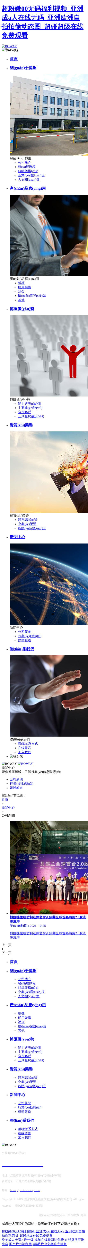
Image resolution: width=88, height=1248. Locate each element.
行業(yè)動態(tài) (29, 636)
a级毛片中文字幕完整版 (50, 1244)
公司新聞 (24, 631)
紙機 (21, 283)
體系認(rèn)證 (27, 519)
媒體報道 (24, 640)
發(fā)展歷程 (27, 167)
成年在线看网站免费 (49, 1240)
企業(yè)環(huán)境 (31, 175)
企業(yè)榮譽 (27, 524)
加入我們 (24, 752)
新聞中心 (17, 537)
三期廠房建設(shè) (31, 416)
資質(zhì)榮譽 (21, 425)
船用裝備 (24, 287)
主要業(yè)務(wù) (30, 408)
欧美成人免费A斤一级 (18, 1240)
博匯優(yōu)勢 (22, 309)
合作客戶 (24, 412)
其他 (21, 300)
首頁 (14, 59)
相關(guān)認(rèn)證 (32, 528)
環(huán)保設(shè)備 (32, 295)
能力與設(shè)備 (29, 403)
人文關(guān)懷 (28, 179)
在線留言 (24, 748)
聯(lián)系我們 (22, 649)
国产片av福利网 (20, 1244)
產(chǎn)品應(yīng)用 (28, 188)
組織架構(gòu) (28, 171)
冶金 (21, 291)
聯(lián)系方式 (28, 743)
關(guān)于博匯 (23, 68)
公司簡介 (24, 162)
